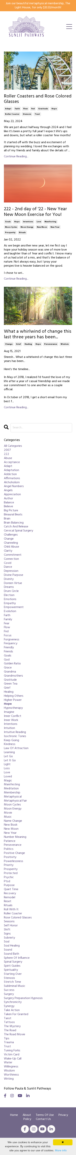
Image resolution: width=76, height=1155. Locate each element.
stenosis (27, 114)
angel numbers (14, 486)
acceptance (12, 462)
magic (8, 781)
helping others (13, 696)
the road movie (14, 1035)
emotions (10, 599)
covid (7, 563)
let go (8, 756)
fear (6, 624)
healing (28, 344)
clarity (8, 551)
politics (8, 849)
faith (17, 108)
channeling (11, 543)
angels (8, 490)
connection (11, 559)
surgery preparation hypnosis (23, 998)
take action (12, 1010)
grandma (10, 672)
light (7, 764)
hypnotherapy (13, 708)
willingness (11, 1067)
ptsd (7, 881)
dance (8, 567)
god (7, 660)
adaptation (11, 470)
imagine (9, 712)
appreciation (12, 495)
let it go (10, 761)
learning (9, 752)
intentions (28, 221)
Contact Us (43, 1119)
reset (7, 901)
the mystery (12, 1026)
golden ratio (12, 664)
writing (9, 1079)
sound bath (11, 954)
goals (8, 221)
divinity (9, 579)
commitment (12, 555)
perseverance (50, 344)
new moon (42, 227)
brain (7, 519)
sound (8, 950)
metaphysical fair (15, 801)
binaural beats (13, 515)
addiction (10, 474)
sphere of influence (17, 958)
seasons (9, 922)
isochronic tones (15, 736)
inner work (11, 720)
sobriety (9, 938)
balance (9, 503)
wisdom (65, 344)
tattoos (9, 1022)
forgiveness (11, 640)
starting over (13, 974)
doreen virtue (13, 583)
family (8, 620)
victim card (11, 1055)
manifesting (50, 221)
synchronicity (13, 1002)
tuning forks (12, 1051)
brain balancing (14, 523)
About (27, 1115)
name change (13, 821)
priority (8, 865)
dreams (9, 587)
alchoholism (12, 483)
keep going (11, 740)
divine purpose (13, 575)
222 (6, 454)
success (9, 990)
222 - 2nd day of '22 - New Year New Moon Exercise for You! (35, 212)
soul (6, 942)
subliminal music (14, 986)
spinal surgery (13, 962)
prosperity (10, 232)
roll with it (11, 910)
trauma (9, 1042)
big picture (11, 511)
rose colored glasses (18, 918)
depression (11, 571)
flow (25, 108)
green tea (10, 684)
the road (10, 1030)
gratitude (43, 108)
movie (8, 813)
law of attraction (16, 748)
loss (7, 769)
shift (7, 930)
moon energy (27, 227)
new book (10, 825)
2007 (7, 450)
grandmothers (13, 676)
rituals (22, 232)
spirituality (11, 970)
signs (7, 934)
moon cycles (11, 227)
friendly (9, 648)
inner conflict (12, 716)
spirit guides (12, 966)
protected (11, 873)
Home (14, 1115)
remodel (9, 898)
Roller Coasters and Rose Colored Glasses (38, 99)
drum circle (11, 591)
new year (54, 227)
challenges (11, 535)
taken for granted (16, 1014)
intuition (9, 728)
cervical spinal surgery (18, 531)
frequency (10, 644)
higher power (13, 700)
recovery (10, 893)
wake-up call (12, 1059)
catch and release (16, 527)
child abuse (11, 547)
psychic (9, 877)
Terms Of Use (45, 1115)
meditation (11, 789)
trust (37, 114)
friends (8, 652)
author (8, 499)
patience (9, 841)
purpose (9, 885)
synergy (9, 1006)
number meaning (15, 837)
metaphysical (13, 797)
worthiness (11, 1075)
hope (54, 108)
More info (61, 1150)
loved (8, 777)
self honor (11, 926)
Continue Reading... (16, 157)
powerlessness (13, 861)
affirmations (12, 478)
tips (6, 1039)
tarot (7, 1018)
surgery (9, 994)
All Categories (13, 446)
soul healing (12, 946)
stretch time (12, 982)
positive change (14, 853)
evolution (10, 611)
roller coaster (12, 114)
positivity (10, 857)
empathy (10, 603)
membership (12, 793)
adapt (8, 108)
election (9, 595)
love (39, 221)
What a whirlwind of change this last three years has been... (37, 334)
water (8, 1063)
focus (7, 636)
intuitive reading (15, 732)
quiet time (11, 889)
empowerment (14, 607)
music (8, 817)
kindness (9, 744)
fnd (33, 108)
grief (18, 344)
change (8, 344)
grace (8, 668)
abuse (8, 458)
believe (8, 507)
